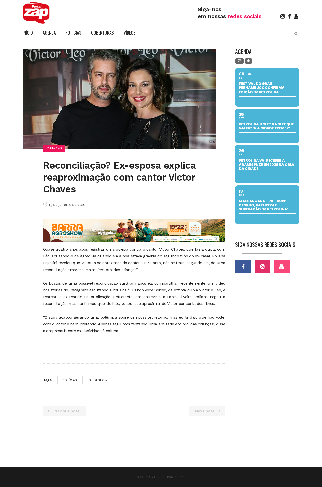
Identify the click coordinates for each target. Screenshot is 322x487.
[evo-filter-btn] (239, 61)
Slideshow (98, 380)
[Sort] (248, 61)
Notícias (70, 380)
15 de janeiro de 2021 (67, 205)
